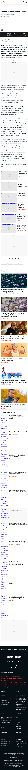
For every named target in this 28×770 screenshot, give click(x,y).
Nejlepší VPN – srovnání (5, 743)
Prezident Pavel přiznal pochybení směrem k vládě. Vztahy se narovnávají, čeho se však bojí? (17, 563)
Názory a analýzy (8, 8)
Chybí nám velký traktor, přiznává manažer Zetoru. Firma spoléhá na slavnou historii (22, 195)
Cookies (21, 762)
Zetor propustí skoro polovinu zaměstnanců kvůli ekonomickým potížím (21, 226)
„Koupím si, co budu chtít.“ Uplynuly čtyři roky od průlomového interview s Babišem (22, 184)
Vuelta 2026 (16, 687)
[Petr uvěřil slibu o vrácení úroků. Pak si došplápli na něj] (14, 396)
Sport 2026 (18, 713)
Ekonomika (18, 732)
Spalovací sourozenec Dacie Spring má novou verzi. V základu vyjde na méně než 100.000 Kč (17, 455)
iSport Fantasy (8, 678)
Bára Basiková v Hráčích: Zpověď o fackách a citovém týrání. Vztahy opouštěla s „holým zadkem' (17, 597)
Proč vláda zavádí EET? (5, 722)
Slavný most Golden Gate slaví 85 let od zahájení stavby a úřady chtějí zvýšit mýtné (22, 205)
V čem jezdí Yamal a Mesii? (6, 698)
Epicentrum (3, 695)
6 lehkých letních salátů (20, 709)
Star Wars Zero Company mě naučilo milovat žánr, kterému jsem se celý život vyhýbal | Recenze (17, 543)
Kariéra (16, 652)
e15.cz (2, 8)
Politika (3, 713)
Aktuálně (3, 691)
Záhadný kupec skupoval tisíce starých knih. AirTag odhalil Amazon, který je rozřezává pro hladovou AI (13, 314)
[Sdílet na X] (13, 259)
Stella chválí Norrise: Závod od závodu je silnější (18, 583)
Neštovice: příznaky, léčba (6, 697)
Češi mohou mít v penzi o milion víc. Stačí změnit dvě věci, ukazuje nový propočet (13, 337)
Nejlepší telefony (4, 737)
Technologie (4, 732)
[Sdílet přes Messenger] (15, 259)
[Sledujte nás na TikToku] (21, 662)
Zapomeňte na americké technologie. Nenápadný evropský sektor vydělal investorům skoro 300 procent (12, 291)
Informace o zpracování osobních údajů (11, 762)
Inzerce (15, 649)
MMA (17, 717)
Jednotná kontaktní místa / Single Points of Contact (14, 765)
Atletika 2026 (18, 726)
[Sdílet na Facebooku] (10, 259)
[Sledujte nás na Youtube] (18, 662)
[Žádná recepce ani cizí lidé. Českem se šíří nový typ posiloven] (14, 350)
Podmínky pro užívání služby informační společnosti (14, 760)
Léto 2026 (18, 691)
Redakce (9, 649)
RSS (11, 652)
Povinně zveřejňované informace (17, 766)
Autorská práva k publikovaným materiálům (13, 759)
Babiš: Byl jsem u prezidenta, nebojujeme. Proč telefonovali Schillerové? (16, 417)
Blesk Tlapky (13, 676)
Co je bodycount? (4, 704)
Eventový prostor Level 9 (11, 684)
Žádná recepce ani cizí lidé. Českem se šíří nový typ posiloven (13, 359)
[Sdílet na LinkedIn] (18, 259)
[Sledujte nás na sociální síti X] (10, 662)
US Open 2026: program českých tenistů (13, 686)
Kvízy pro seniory (4, 700)
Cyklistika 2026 (18, 728)
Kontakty (3, 649)
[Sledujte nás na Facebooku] (13, 662)
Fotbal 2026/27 (18, 719)
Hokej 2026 (18, 721)
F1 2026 (17, 724)
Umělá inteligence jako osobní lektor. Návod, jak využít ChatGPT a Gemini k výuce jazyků (18, 492)
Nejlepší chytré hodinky (5, 741)
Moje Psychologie (5, 676)
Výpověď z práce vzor (5, 725)
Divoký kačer (3, 727)
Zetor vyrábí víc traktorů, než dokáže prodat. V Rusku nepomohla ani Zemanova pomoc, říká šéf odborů (23, 173)
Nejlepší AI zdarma (4, 739)
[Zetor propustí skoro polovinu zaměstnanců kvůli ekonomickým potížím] (8, 228)
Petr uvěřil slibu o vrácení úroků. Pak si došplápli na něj (13, 405)
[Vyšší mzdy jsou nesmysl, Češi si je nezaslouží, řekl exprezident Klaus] (8, 218)
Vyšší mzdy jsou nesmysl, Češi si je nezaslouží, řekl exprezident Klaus (22, 216)
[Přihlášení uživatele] (23, 2)
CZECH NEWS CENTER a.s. (19, 753)
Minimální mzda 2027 (20, 741)
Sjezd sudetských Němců (6, 720)
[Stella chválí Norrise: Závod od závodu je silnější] (5, 587)
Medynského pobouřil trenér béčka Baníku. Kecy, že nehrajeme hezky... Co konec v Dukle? (18, 525)
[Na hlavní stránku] (2, 2)
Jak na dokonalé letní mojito (21, 707)
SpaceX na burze (4, 736)
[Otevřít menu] (26, 2)
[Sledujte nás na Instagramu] (15, 662)
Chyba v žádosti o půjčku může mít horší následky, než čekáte (17, 509)
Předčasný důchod (19, 736)
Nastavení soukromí (9, 763)
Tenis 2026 (18, 722)
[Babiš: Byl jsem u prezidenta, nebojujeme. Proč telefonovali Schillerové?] (5, 422)
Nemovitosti (8, 680)
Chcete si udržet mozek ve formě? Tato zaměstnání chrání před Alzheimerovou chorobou (18, 474)
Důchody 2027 (18, 739)
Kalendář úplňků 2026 (5, 702)
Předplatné (21, 649)
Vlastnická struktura (18, 763)
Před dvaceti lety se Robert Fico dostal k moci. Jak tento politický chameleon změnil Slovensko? (18, 433)
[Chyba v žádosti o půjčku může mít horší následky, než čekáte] (5, 514)
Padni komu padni (4, 724)
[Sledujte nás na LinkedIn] (7, 662)
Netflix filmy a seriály (5, 745)
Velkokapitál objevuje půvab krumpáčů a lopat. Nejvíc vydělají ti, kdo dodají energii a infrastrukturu (14, 382)
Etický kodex (7, 766)
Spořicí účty (18, 737)
